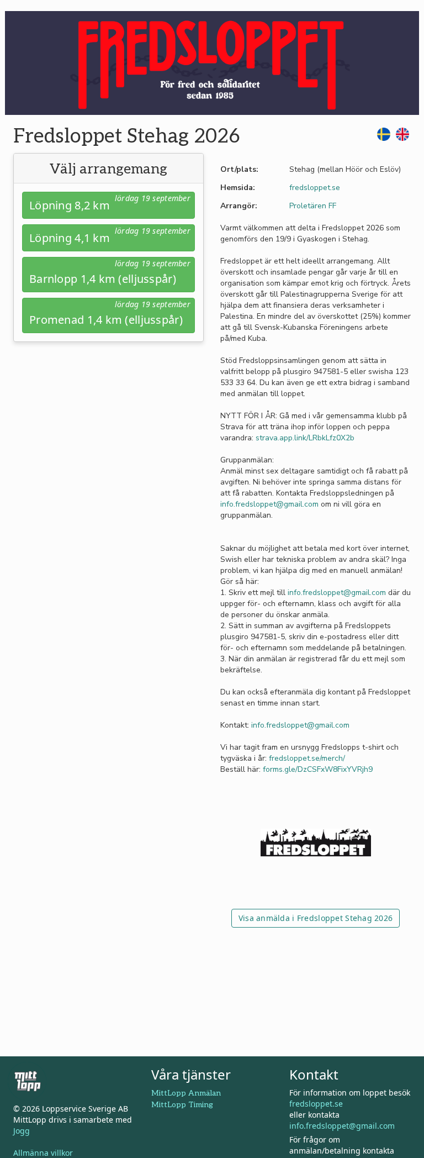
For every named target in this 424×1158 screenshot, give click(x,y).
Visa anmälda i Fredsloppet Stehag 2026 (316, 918)
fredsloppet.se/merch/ (307, 758)
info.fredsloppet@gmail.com (269, 504)
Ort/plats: (239, 169)
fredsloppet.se (314, 187)
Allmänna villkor (43, 1153)
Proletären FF (312, 206)
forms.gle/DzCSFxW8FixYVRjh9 (318, 769)
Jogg (21, 1130)
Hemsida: (237, 187)
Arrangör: (238, 206)
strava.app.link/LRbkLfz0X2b (305, 438)
